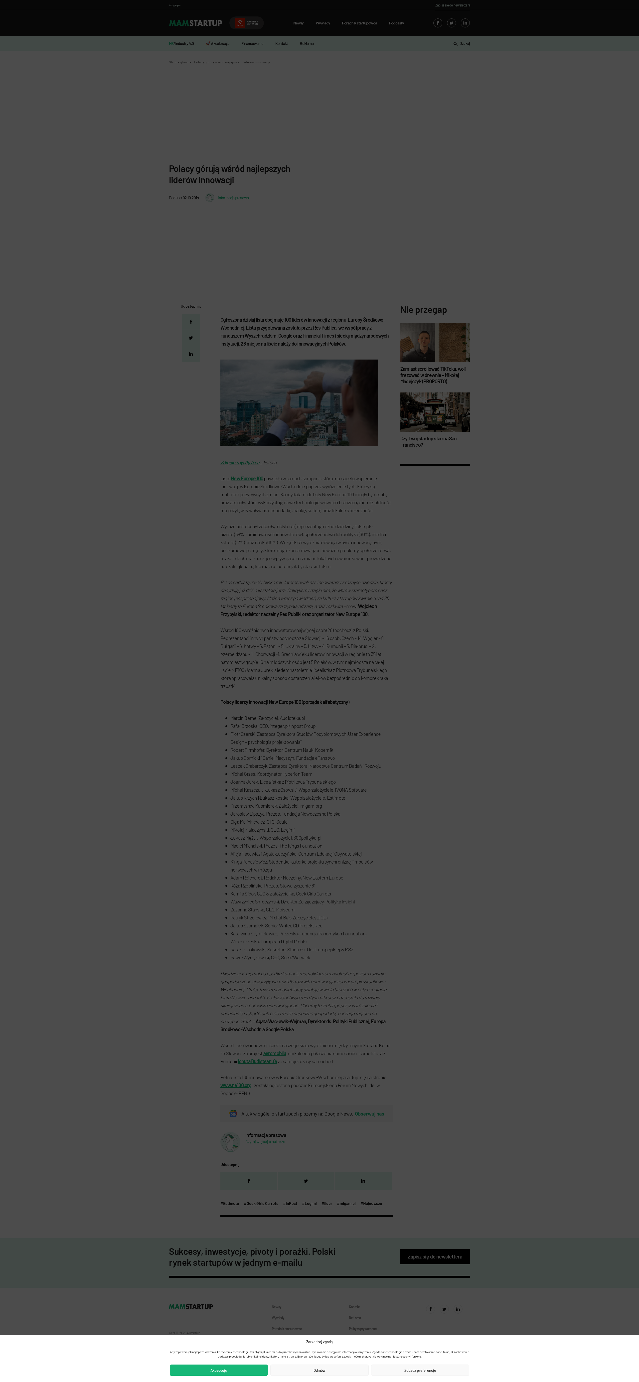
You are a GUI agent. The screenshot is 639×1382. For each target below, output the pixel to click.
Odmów (319, 1370)
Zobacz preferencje (420, 1370)
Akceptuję (218, 1370)
